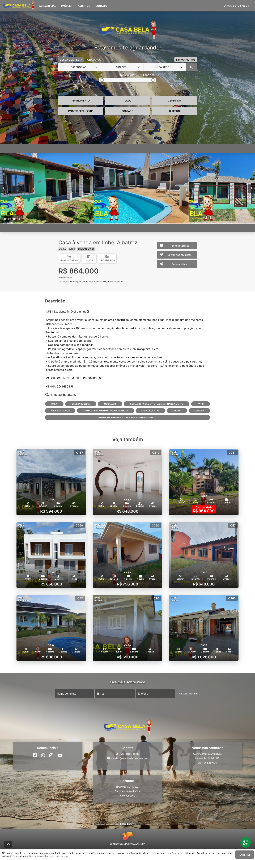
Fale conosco (127, 795)
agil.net (140, 844)
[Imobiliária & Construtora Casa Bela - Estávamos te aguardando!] (127, 30)
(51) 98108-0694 (238, 5)
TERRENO (174, 111)
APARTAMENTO (81, 100)
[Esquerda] (3, 188)
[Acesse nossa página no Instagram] (51, 755)
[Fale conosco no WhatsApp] (43, 755)
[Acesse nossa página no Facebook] (35, 755)
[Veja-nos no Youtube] (59, 755)
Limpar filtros (185, 59)
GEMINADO (174, 100)
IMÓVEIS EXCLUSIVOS (80, 111)
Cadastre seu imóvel (127, 786)
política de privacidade (37, 856)
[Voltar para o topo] (8, 844)
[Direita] (251, 188)
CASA (128, 100)
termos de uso (60, 856)
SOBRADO (127, 111)
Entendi (244, 854)
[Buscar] (191, 67)
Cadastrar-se (188, 693)
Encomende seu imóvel (127, 791)
